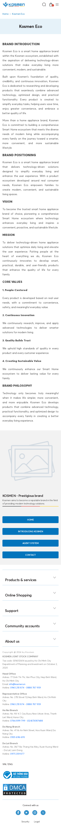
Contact (30, 554)
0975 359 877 (17, 753)
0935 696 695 (17, 737)
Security (25, 821)
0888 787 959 (33, 687)
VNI (4, 764)
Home (5, 13)
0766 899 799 (17, 720)
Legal (37, 821)
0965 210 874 (17, 687)
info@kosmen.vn (17, 684)
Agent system (30, 543)
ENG (10, 764)
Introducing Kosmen (30, 531)
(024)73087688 (35, 720)
